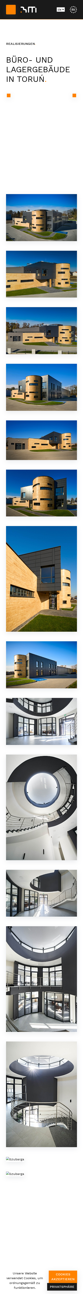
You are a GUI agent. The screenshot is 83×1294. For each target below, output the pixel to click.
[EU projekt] (73, 9)
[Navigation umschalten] (11, 9)
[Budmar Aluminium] (28, 10)
